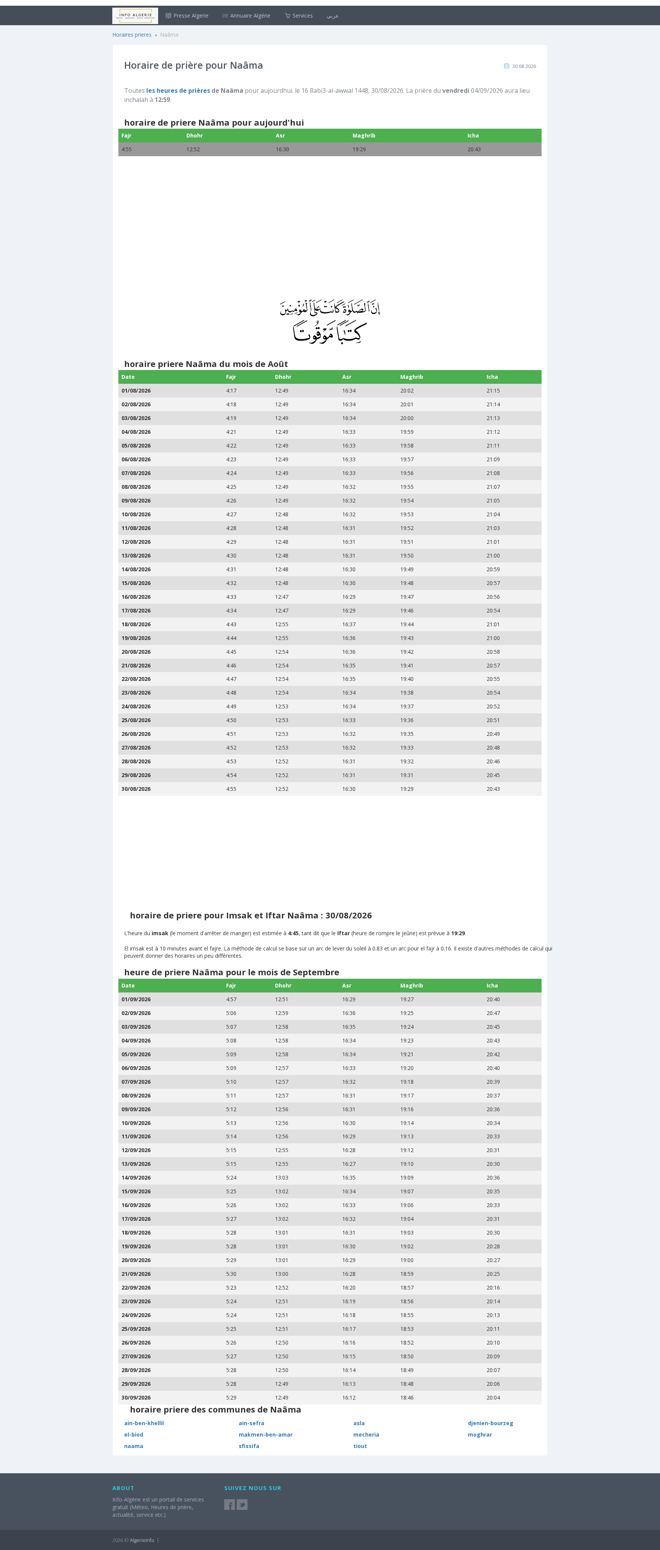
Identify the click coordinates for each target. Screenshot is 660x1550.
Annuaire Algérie (249, 15)
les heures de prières (178, 90)
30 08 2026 (524, 66)
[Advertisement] (330, 232)
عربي (333, 15)
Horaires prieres (132, 34)
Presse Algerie (190, 15)
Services (302, 15)
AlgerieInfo (142, 1540)
